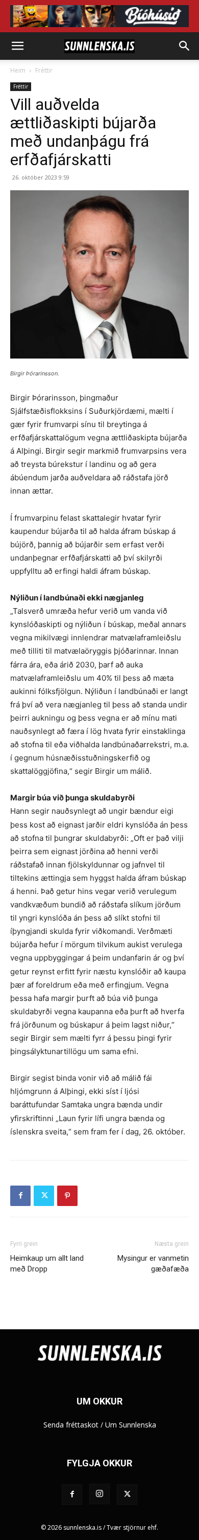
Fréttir (44, 70)
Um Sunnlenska (130, 1425)
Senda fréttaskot (70, 1425)
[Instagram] (99, 1494)
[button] (17, 46)
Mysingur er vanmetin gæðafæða (153, 1264)
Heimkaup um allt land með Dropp (47, 1264)
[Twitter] (44, 1196)
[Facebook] (20, 1196)
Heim (18, 70)
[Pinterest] (67, 1196)
